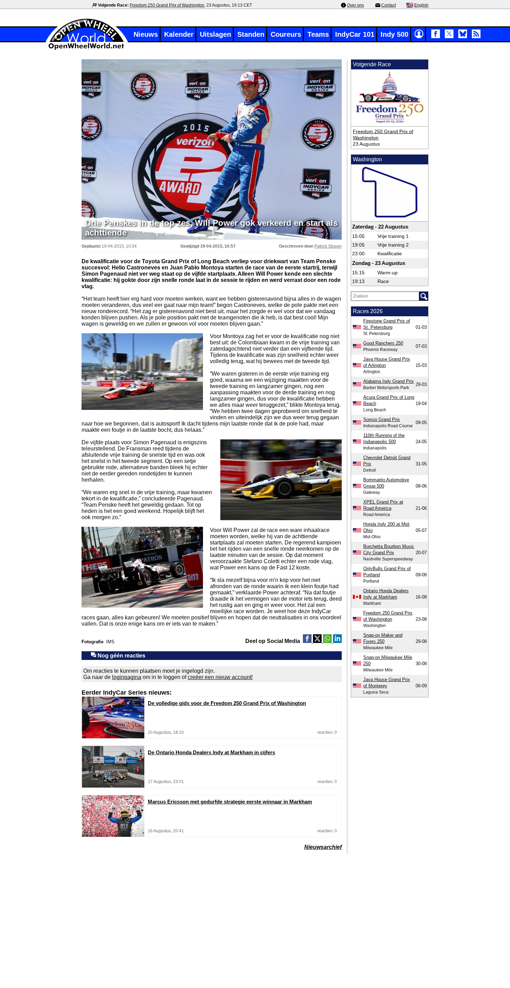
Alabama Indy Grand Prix (388, 381)
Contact (388, 5)
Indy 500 (394, 34)
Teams (318, 34)
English (421, 5)
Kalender (179, 34)
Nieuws (146, 34)
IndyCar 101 (354, 34)
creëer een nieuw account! (220, 677)
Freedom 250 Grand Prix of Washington (167, 5)
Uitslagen (215, 34)
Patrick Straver (328, 246)
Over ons (355, 5)
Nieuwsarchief (323, 847)
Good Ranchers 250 (383, 343)
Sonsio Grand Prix (381, 419)
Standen (250, 34)
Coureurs (286, 34)
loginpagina (126, 677)
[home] (86, 49)
